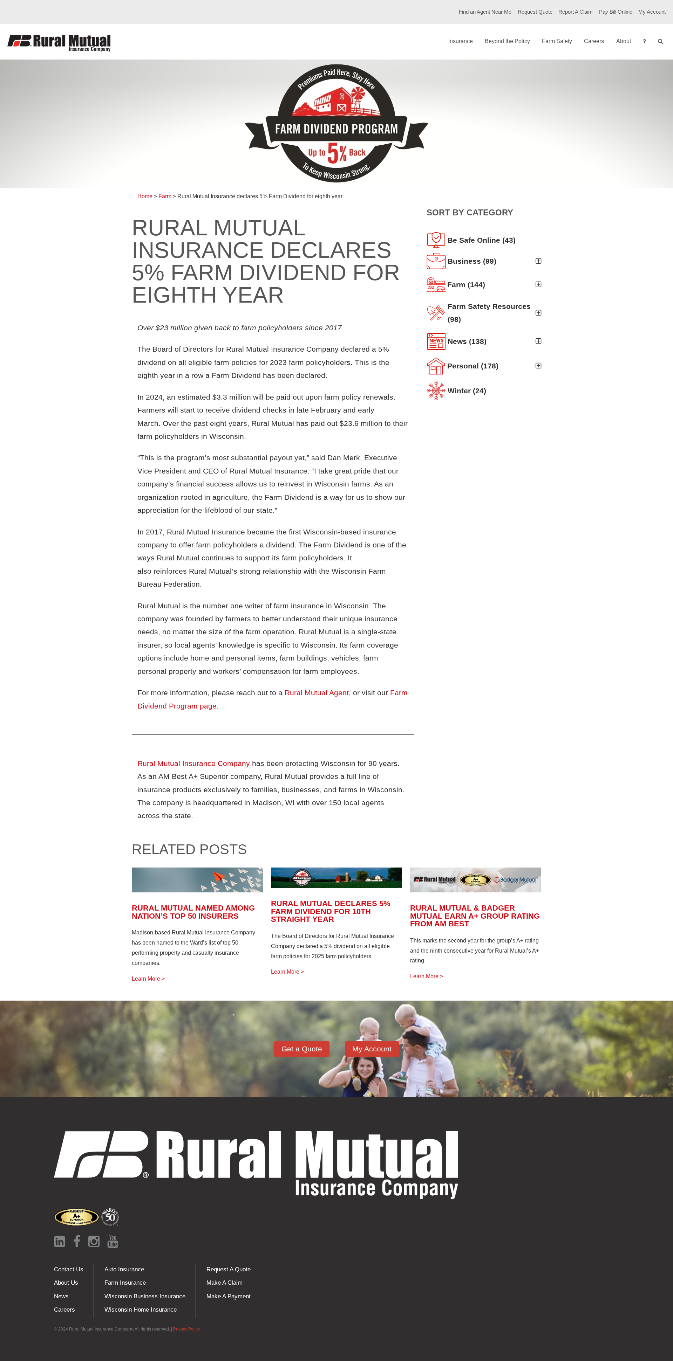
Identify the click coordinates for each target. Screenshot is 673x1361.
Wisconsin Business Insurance (144, 1296)
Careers (594, 41)
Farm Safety (557, 41)
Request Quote (535, 12)
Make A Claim (224, 1282)
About (623, 41)
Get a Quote (301, 1049)
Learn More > (148, 979)
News (61, 1296)
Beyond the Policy (507, 41)
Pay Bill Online (615, 12)
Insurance (460, 41)
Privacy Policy (186, 1329)
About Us (66, 1282)
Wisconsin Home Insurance (140, 1309)
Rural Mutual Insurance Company (193, 763)
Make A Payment (228, 1296)
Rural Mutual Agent (317, 693)
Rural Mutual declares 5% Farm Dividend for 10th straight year (330, 911)
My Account (652, 12)
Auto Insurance (124, 1269)
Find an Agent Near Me (485, 12)
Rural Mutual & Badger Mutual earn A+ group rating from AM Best (475, 916)
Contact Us (68, 1269)
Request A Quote (228, 1269)
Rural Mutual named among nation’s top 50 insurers (193, 912)
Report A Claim (575, 12)
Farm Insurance (125, 1282)
